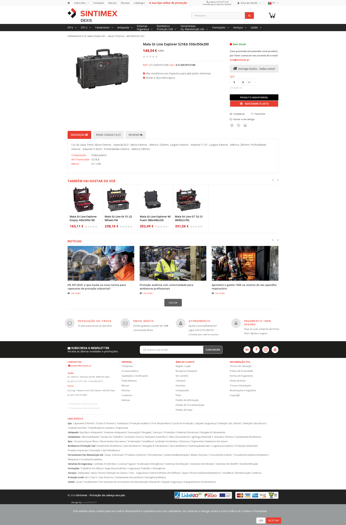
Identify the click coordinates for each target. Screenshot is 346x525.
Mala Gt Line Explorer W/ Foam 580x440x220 (155, 218)
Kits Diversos (106, 477)
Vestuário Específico (156, 437)
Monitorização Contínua (248, 473)
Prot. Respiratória (161, 423)
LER (261, 520)
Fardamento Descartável (129, 477)
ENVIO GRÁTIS (143, 321)
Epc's (94, 477)
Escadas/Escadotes (91, 459)
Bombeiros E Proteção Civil (81, 446)
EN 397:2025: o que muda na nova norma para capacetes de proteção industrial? (97, 286)
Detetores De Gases (216, 441)
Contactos (98, 3)
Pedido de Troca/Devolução (190, 405)
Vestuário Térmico (224, 437)
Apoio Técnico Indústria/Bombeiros (201, 473)
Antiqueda (73, 432)
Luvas (79, 482)
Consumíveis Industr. (221, 455)
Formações (73, 468)
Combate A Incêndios (166, 441)
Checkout (180, 380)
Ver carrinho (182, 375)
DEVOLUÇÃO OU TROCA (94, 321)
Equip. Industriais (114, 455)
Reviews (134, 134)
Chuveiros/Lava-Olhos (86, 441)
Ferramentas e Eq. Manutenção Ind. (87, 36)
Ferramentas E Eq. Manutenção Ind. (86, 455)
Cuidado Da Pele (77, 428)
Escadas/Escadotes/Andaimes (251, 455)
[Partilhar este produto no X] (238, 125)
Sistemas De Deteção (176, 464)
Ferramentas (155, 455)
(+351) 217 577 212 (219, 2)
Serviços (157, 432)
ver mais (76, 293)
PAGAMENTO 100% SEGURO (257, 322)
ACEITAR (274, 520)
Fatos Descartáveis (179, 437)
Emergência (159, 468)
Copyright (235, 395)
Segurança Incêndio (115, 468)
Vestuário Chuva (134, 437)
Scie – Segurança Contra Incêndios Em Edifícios (154, 473)
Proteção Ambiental (246, 446)
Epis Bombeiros (132, 446)
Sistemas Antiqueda (115, 432)
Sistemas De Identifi (227, 464)
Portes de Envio (238, 380)
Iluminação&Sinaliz (199, 446)
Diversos (185, 441)
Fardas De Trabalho (112, 437)
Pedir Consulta (107, 134)
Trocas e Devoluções (240, 385)
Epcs (70, 441)
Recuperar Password (186, 371)
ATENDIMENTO (199, 321)
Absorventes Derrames (113, 441)
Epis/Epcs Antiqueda (90, 432)
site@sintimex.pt (239, 59)
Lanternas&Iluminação (176, 455)
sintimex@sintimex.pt (81, 365)
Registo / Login (183, 366)
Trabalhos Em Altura (92, 468)
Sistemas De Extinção (202, 464)
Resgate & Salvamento (213, 432)
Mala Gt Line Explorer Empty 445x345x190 (83, 218)
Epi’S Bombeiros (111, 450)
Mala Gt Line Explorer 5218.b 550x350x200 (176, 44)
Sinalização (134, 441)
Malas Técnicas (116, 36)
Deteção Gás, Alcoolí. (229, 423)
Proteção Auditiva (140, 423)
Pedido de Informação (187, 400)
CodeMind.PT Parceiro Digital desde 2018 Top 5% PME (92, 504)
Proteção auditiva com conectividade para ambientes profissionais (166, 286)
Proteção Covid (76, 477)
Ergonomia (122, 428)
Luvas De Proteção (183, 423)
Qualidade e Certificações (135, 375)
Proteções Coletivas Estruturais (181, 432)
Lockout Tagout (126, 464)
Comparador (182, 390)
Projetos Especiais (78, 450)
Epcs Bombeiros (178, 446)
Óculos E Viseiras (105, 423)
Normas (125, 3)
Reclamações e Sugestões (243, 390)
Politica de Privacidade (241, 371)
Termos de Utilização (241, 366)
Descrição (78, 134)
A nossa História (130, 371)
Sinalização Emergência (150, 464)
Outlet (71, 482)
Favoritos (180, 385)
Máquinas (73, 459)
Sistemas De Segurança (80, 464)
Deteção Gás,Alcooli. (254, 423)
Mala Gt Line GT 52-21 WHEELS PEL (189, 218)
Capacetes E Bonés (83, 423)
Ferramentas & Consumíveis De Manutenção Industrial (129, 482)
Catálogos (139, 3)
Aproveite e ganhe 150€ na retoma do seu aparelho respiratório (244, 286)
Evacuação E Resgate (139, 432)
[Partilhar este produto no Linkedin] (245, 125)
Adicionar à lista (256, 103)
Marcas (112, 3)
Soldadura (122, 423)
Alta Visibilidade (90, 437)
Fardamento (74, 437)
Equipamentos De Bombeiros (200, 482)
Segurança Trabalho (139, 468)
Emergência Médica (155, 477)
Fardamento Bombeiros (248, 437)
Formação (95, 450)
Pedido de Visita (184, 409)
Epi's (87, 477)
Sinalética (147, 441)
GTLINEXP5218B (185, 65)
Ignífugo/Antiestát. (202, 437)
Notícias (126, 400)
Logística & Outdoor (222, 446)
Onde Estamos (129, 380)
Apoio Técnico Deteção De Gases (109, 473)
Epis (70, 423)
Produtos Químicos (135, 455)
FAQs (178, 395)
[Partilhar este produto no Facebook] (232, 125)
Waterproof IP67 (135, 36)
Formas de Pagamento (241, 375)
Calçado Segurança (205, 423)
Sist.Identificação (248, 464)
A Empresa (127, 366)
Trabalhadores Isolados (101, 428)
